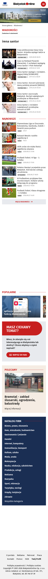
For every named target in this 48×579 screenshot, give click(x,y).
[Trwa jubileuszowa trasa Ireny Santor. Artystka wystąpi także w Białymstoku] (9, 53)
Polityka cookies (34, 565)
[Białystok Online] (24, 4)
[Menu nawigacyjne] (43, 4)
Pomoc (20, 559)
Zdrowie (8, 497)
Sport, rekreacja (12, 483)
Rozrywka (9, 479)
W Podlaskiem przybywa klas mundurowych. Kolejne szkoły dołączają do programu (30, 180)
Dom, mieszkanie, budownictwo (19, 430)
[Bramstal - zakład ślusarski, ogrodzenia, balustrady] (24, 382)
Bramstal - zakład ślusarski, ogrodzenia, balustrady (20, 400)
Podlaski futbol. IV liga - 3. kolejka (28, 158)
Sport (19, 131)
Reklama (9, 474)
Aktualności (21, 175)
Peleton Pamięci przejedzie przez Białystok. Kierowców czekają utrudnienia (31, 169)
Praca (39, 555)
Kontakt (10, 559)
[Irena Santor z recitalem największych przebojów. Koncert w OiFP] (9, 108)
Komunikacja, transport (16, 448)
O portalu (10, 555)
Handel (8, 439)
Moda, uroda (10, 457)
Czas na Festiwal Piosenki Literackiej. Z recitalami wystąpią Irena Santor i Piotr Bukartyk (31, 63)
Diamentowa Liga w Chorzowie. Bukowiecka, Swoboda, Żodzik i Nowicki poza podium (30, 125)
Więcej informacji (13, 408)
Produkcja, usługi (13, 470)
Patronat (30, 555)
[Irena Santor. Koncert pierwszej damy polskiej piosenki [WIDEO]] (9, 86)
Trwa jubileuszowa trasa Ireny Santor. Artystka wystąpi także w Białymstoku (31, 52)
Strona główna (7, 25)
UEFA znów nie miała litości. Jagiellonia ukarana (29, 147)
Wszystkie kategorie (14, 501)
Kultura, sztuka (12, 452)
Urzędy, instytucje (13, 492)
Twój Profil (36, 559)
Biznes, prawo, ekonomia (16, 426)
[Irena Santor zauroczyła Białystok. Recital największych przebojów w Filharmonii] (9, 97)
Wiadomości (18, 25)
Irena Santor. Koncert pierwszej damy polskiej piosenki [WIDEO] (31, 84)
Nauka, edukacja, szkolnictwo (19, 465)
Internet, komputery (14, 443)
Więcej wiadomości (22, 202)
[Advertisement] (24, 247)
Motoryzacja (10, 461)
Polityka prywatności (16, 565)
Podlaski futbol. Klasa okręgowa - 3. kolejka (31, 191)
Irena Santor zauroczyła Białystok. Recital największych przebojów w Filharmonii (30, 96)
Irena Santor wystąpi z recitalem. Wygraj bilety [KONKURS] (31, 73)
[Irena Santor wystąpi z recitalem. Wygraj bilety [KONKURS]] (9, 75)
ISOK (27, 559)
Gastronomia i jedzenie (15, 434)
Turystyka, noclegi (13, 488)
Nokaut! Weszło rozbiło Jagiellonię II (27, 137)
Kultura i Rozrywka (23, 57)
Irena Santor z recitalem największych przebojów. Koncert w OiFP (28, 107)
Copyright (7, 568)
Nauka (20, 186)
